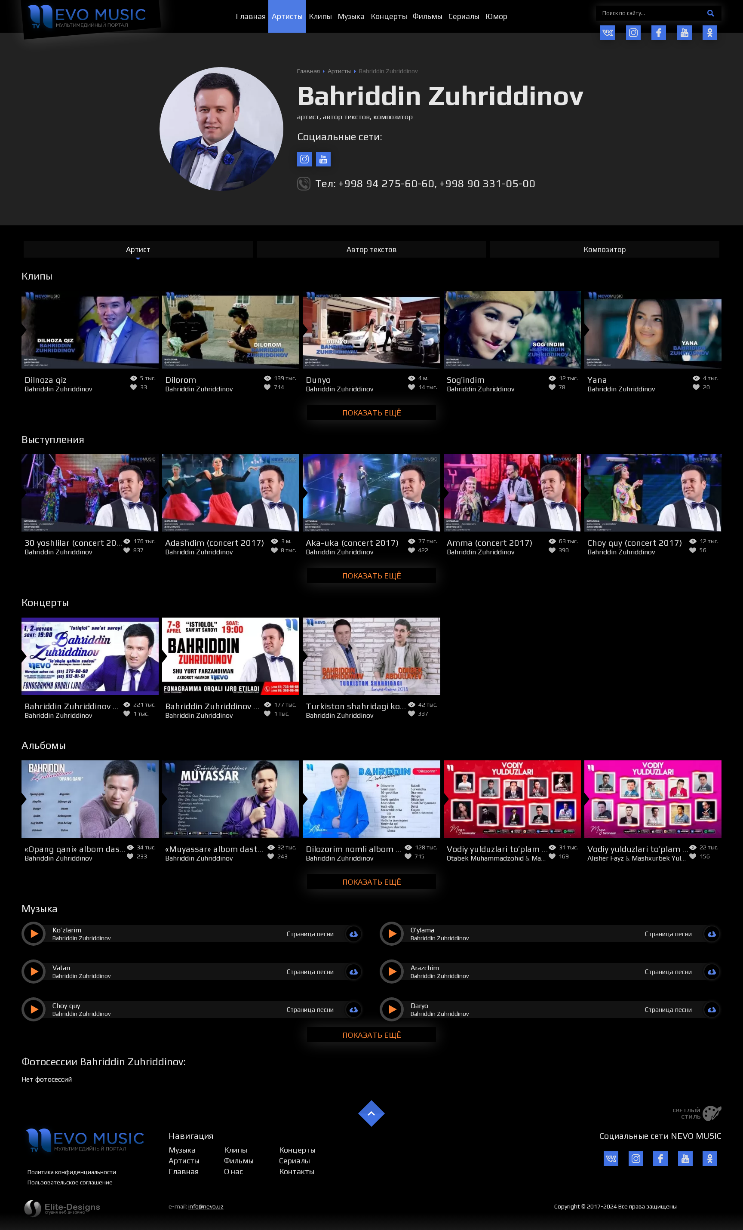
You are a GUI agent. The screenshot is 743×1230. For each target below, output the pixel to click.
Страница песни (310, 934)
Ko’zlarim (66, 930)
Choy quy (66, 1006)
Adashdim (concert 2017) (214, 542)
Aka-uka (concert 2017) (352, 542)
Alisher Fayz (605, 858)
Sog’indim (466, 379)
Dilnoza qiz (46, 379)
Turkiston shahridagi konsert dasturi (378, 706)
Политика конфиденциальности (72, 1171)
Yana (597, 379)
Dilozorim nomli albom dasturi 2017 (376, 849)
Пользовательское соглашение (70, 1182)
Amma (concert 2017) (489, 542)
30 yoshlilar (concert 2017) (77, 542)
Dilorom (180, 379)
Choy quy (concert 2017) (634, 542)
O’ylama (422, 930)
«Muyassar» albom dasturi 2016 (228, 849)
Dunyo (318, 379)
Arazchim (425, 968)
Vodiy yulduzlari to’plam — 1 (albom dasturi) (533, 849)
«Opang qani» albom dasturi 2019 (91, 849)
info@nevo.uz (206, 1206)
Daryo (419, 1006)
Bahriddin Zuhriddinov (58, 389)
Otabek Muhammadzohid (485, 858)
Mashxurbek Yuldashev (667, 858)
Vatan (61, 968)
